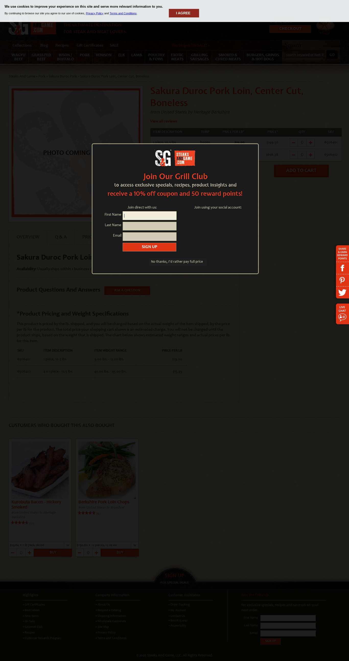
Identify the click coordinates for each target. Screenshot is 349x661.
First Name (112, 215)
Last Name (113, 225)
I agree (183, 13)
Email (117, 236)
